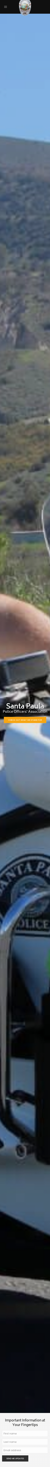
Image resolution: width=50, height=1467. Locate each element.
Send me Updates (15, 1458)
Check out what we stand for (25, 720)
